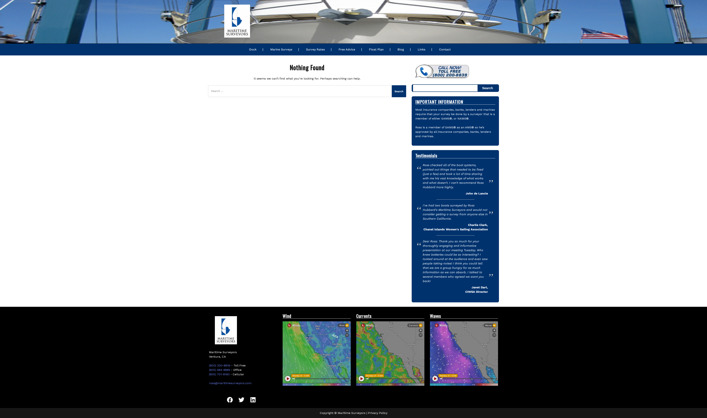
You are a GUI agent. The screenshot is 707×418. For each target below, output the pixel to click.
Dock (252, 49)
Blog (401, 49)
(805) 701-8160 (219, 374)
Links (421, 49)
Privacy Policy (377, 413)
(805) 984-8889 (219, 370)
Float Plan (376, 49)
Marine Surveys (281, 49)
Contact (445, 49)
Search (487, 88)
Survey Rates (315, 49)
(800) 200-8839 (219, 365)
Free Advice (347, 49)
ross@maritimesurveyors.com (230, 383)
